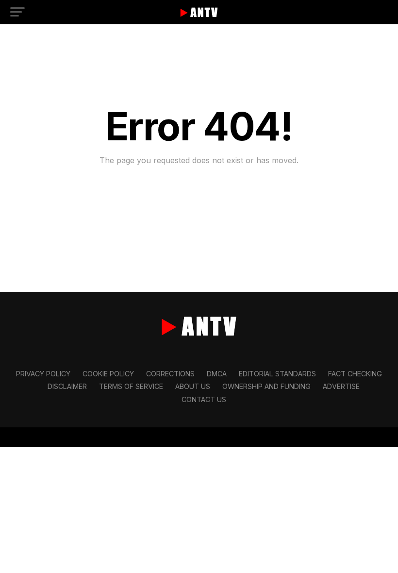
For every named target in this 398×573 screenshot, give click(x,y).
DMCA (217, 374)
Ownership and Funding (266, 386)
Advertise (341, 386)
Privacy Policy (43, 374)
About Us (192, 386)
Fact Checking (355, 374)
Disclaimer (67, 386)
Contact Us (204, 399)
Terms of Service (131, 386)
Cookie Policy (108, 374)
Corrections (170, 374)
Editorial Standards (277, 374)
